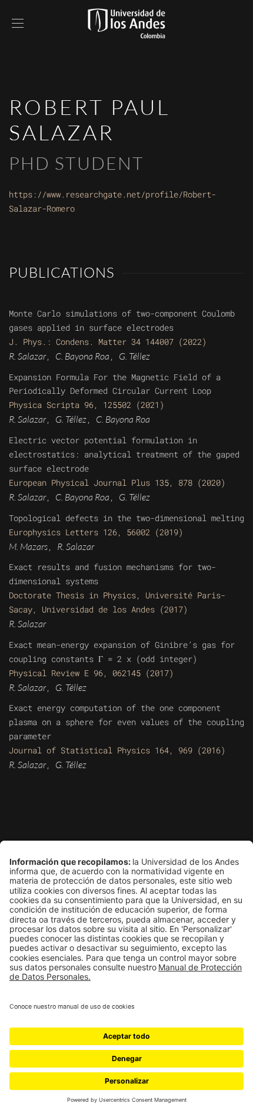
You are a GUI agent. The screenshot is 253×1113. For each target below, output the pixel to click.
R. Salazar (27, 356)
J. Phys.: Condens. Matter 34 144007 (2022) (108, 341)
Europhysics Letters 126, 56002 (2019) (96, 532)
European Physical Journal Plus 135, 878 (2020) (117, 482)
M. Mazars (28, 546)
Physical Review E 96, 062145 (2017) (91, 673)
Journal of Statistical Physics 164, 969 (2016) (117, 750)
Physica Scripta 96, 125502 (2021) (86, 404)
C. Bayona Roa (82, 356)
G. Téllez (134, 356)
